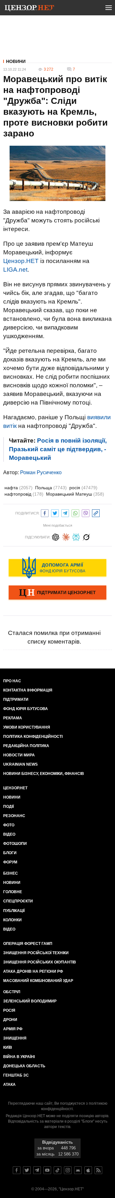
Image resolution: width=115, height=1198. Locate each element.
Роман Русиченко (41, 472)
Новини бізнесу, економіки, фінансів (43, 773)
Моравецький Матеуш (75, 494)
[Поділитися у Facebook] (45, 512)
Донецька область (24, 1066)
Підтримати (15, 699)
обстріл (11, 992)
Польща (51, 487)
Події (8, 806)
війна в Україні (19, 1057)
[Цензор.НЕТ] (29, 9)
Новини (16, 61)
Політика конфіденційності (33, 736)
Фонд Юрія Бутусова (25, 709)
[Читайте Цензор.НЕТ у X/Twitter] (27, 1170)
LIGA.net (15, 269)
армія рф (12, 1029)
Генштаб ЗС (16, 1075)
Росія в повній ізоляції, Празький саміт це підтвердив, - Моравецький (58, 449)
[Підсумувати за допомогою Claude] (66, 536)
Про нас (12, 681)
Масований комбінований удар (38, 980)
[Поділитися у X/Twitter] (55, 512)
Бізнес (10, 873)
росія (83, 487)
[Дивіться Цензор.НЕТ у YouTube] (47, 1170)
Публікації (14, 910)
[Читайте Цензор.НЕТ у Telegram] (37, 1170)
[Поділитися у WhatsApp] (75, 512)
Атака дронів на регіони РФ (33, 971)
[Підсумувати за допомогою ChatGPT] (55, 536)
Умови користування (26, 727)
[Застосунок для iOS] (88, 1170)
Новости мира (19, 755)
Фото (8, 825)
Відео (9, 834)
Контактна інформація (27, 690)
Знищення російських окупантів (39, 962)
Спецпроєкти (18, 901)
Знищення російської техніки (36, 953)
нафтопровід (23, 494)
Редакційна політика (26, 746)
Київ (7, 1047)
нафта (18, 487)
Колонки (12, 920)
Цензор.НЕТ (21, 261)
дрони (10, 1019)
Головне (12, 892)
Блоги (10, 853)
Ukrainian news (20, 764)
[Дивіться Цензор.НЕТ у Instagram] (68, 1170)
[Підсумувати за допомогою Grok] (86, 536)
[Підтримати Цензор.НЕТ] (57, 593)
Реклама (12, 718)
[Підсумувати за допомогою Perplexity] (76, 536)
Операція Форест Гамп (27, 943)
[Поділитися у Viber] (85, 512)
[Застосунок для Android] (78, 1170)
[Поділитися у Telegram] (65, 512)
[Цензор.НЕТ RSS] (98, 1170)
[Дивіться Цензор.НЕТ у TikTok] (57, 1170)
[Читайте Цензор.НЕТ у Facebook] (16, 1170)
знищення (15, 1038)
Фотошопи (15, 843)
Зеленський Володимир (30, 1001)
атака (9, 1084)
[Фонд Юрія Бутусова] (57, 567)
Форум (10, 862)
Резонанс (14, 816)
